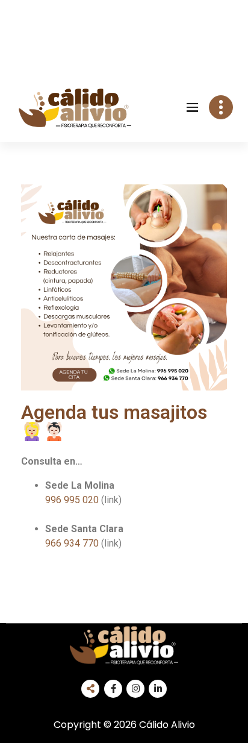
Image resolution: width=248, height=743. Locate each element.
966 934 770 (83, 543)
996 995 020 (72, 500)
